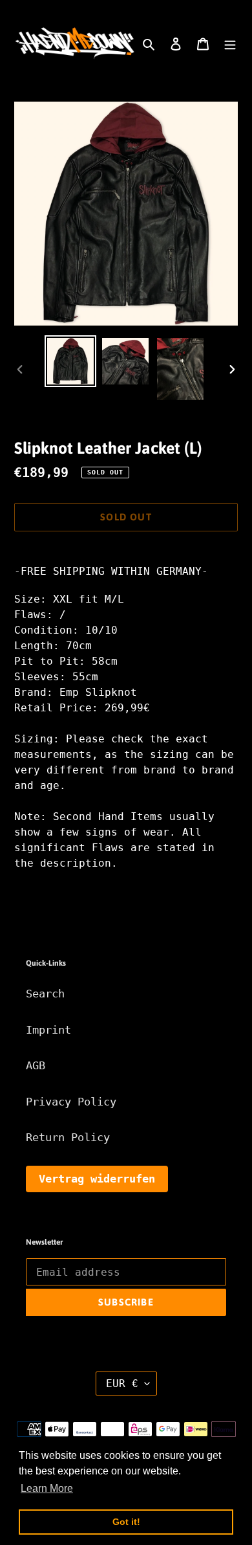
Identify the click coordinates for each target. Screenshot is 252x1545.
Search (45, 993)
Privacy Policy (71, 1101)
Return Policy (68, 1137)
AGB (35, 1065)
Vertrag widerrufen (97, 1178)
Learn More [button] (47, 1488)
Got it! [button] (126, 1522)
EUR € (122, 1383)
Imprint (48, 1029)
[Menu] (230, 43)
